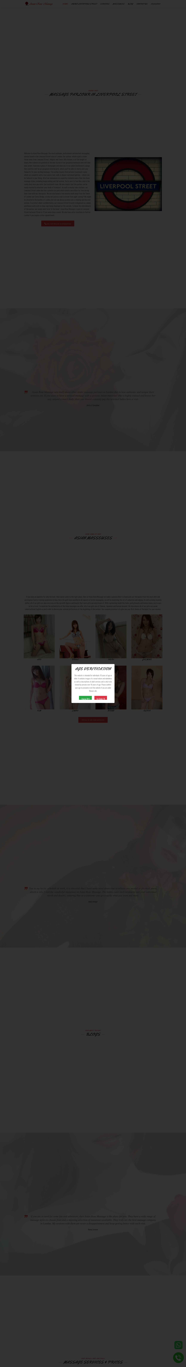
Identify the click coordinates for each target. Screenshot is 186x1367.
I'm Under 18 (101, 699)
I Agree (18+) (85, 699)
